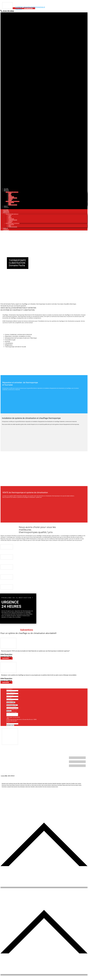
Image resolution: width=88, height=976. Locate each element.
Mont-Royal (9, 785)
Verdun (79, 785)
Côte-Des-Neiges (74, 785)
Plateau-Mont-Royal (66, 785)
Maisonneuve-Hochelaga (57, 785)
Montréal (3, 783)
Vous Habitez (10, 700)
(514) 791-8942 (8, 11)
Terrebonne (10, 783)
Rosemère (50, 783)
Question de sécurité (11, 721)
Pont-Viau (44, 786)
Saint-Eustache (14, 786)
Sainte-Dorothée (38, 786)
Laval (7, 783)
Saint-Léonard (44, 785)
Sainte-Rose (27, 786)
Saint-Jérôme (34, 783)
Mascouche (29, 783)
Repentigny (58, 783)
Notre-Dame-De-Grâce (36, 785)
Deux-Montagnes (21, 786)
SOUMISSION (28, 8)
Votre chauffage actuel (12, 709)
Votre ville (9, 698)
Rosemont (17, 785)
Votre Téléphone (10, 692)
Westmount (4, 785)
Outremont (22, 785)
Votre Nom (9, 689)
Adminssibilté (5, 682)
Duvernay (49, 786)
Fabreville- (33, 786)
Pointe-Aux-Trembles (70, 783)
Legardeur (63, 783)
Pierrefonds (4, 786)
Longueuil (9, 786)
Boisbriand (40, 783)
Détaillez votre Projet (11, 712)
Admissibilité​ (5, 658)
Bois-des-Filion (17, 783)
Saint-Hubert (45, 783)
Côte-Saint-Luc (28, 785)
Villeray (13, 785)
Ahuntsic (49, 785)
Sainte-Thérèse (23, 783)
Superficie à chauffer (11, 706)
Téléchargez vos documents (13, 717)
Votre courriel (10, 695)
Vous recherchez (10, 703)
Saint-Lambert (78, 783)
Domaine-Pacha (54, 786)
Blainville (54, 783)
